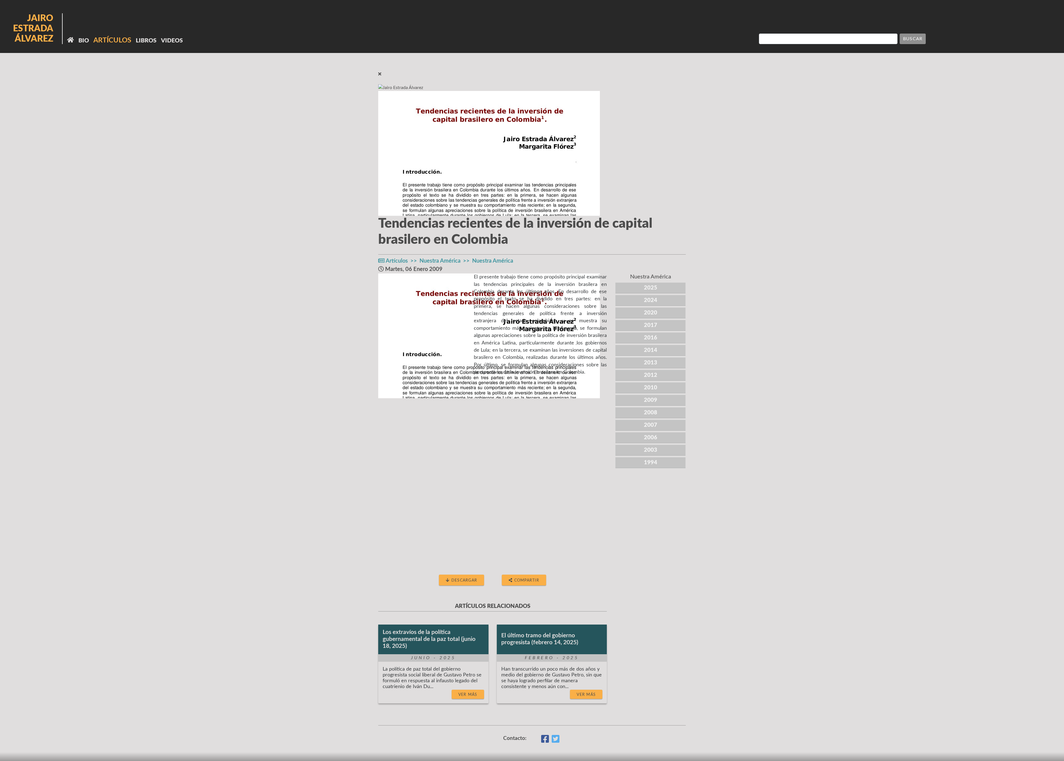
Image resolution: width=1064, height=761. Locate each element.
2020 (650, 313)
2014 (650, 350)
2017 (650, 325)
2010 (650, 387)
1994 (650, 462)
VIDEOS (172, 41)
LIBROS (146, 41)
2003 (650, 450)
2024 (650, 300)
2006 (650, 437)
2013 (650, 363)
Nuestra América (440, 261)
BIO (83, 41)
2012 (650, 375)
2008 (650, 412)
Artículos (397, 261)
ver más (467, 694)
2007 (650, 425)
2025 (650, 288)
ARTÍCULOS (112, 40)
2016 (650, 338)
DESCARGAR (463, 580)
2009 (650, 400)
